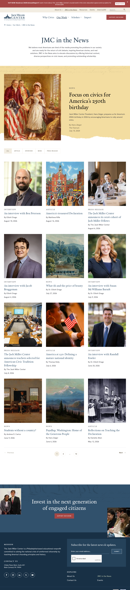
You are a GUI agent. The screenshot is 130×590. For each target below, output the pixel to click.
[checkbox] (17, 151)
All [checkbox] (8, 151)
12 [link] (76, 454)
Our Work (16, 25)
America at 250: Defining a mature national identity (61, 356)
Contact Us (71, 580)
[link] (122, 452)
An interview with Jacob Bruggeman (18, 287)
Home (8, 25)
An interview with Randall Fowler (103, 356)
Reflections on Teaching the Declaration (104, 432)
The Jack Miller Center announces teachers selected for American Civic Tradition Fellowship (22, 359)
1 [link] (56, 454)
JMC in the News (104, 576)
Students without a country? (20, 430)
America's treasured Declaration (64, 213)
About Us (71, 576)
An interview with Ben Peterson (22, 213)
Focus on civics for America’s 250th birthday (90, 100)
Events (100, 580)
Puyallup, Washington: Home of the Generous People (64, 432)
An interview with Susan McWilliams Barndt (102, 287)
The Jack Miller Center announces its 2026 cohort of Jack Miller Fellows (104, 216)
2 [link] (63, 454)
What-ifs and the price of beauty (64, 285)
